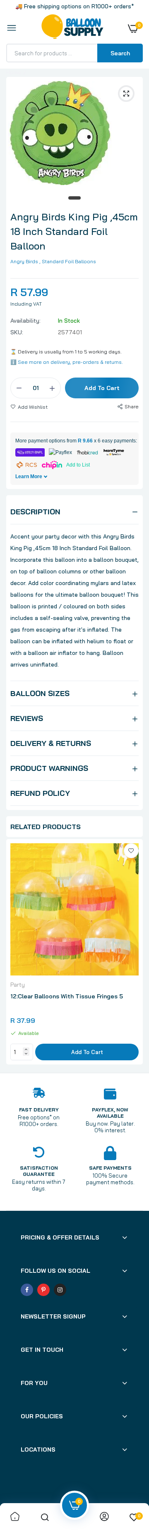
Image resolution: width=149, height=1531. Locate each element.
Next (132, 953)
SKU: (16, 332)
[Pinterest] (43, 1290)
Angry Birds (24, 261)
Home (13, 72)
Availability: (25, 320)
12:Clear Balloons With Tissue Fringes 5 (66, 996)
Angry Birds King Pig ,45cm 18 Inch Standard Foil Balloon (74, 231)
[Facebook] (27, 1290)
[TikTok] (76, 1290)
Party (17, 984)
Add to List (78, 465)
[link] (131, 850)
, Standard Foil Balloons (67, 261)
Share (132, 406)
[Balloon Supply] (72, 28)
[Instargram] (60, 1290)
